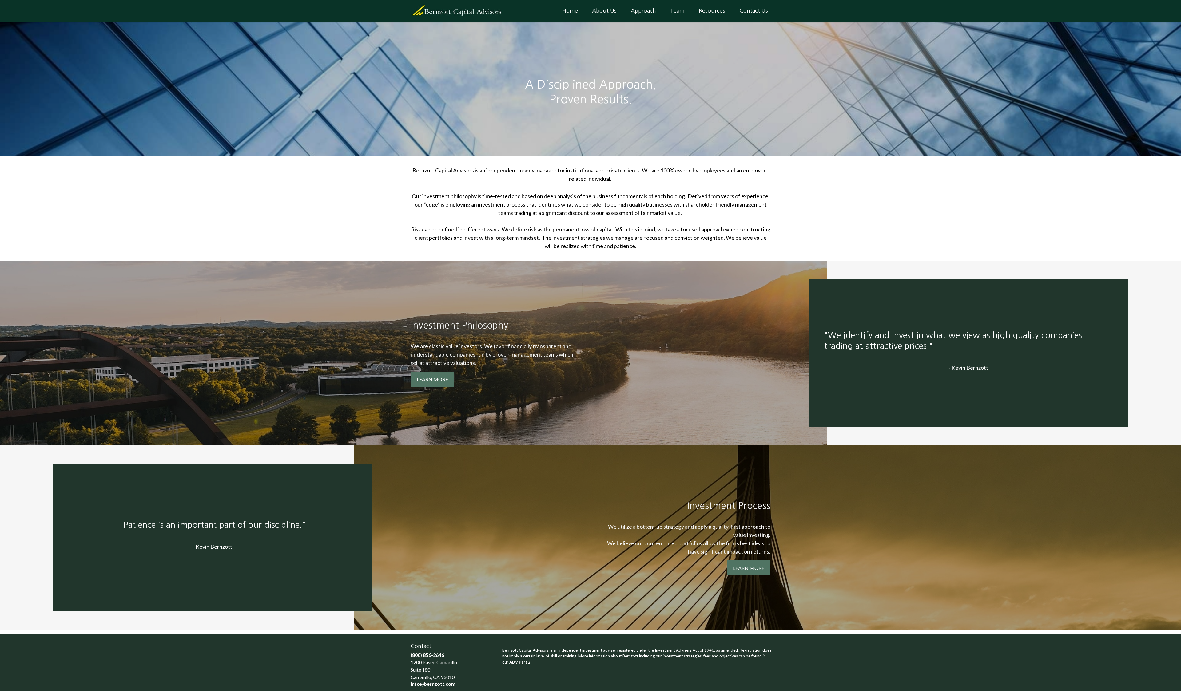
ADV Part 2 (520, 662)
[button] (570, 11)
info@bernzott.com (433, 684)
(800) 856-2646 (427, 655)
